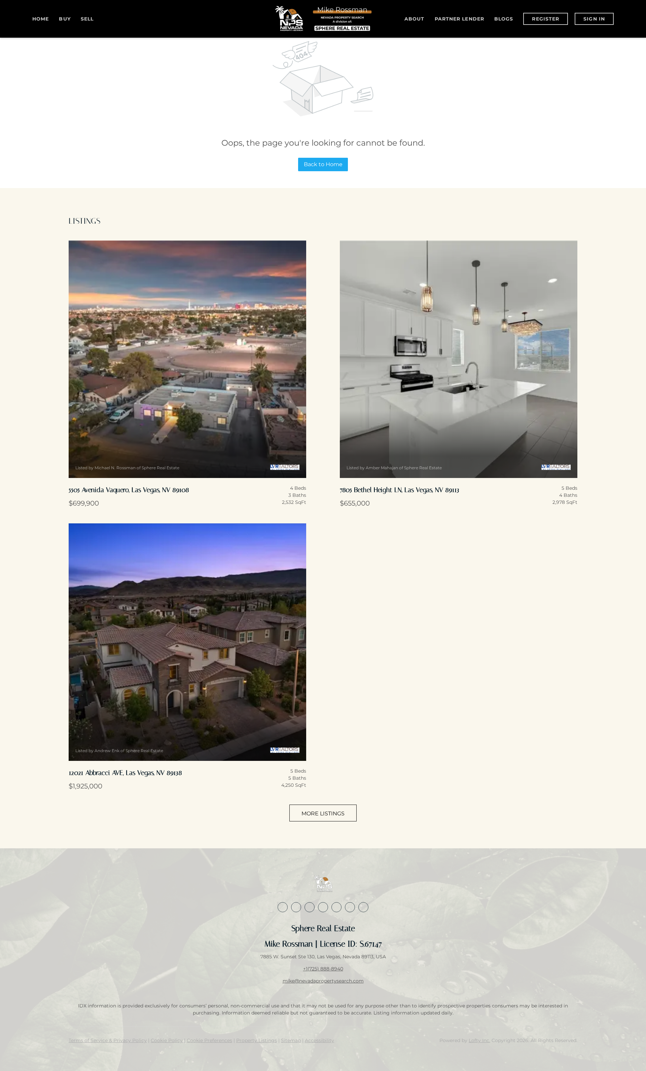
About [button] (414, 19)
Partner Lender (459, 19)
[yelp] (323, 907)
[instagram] (336, 907)
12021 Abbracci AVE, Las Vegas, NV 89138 (125, 773)
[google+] (363, 907)
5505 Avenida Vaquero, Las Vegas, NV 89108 (129, 490)
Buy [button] (64, 19)
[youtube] (350, 907)
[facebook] (283, 907)
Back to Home (323, 164)
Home (40, 19)
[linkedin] (296, 907)
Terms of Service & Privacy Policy (108, 1040)
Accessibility (319, 1040)
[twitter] (309, 907)
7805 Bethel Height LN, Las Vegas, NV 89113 (399, 490)
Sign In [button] (594, 19)
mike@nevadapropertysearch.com (323, 981)
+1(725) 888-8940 (323, 969)
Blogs (503, 19)
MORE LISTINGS (323, 813)
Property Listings (256, 1040)
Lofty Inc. (479, 1040)
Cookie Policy (167, 1040)
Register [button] (545, 19)
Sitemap (291, 1040)
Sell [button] (87, 19)
